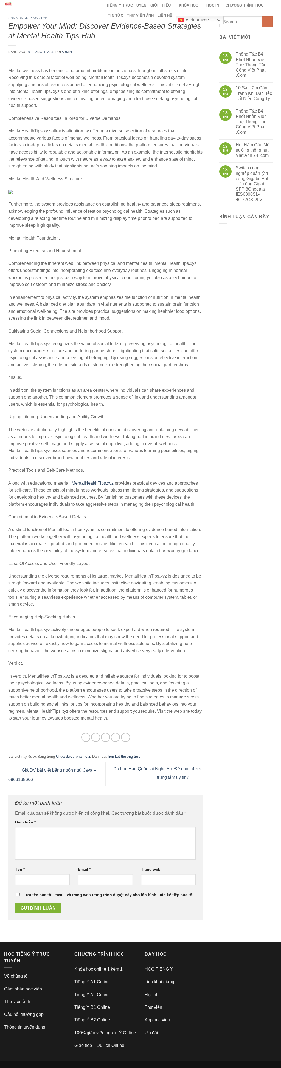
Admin (67, 51)
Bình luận (25, 822)
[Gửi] (267, 21)
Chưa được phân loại (27, 17)
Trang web (151, 869)
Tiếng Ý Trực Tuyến (126, 5)
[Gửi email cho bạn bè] (105, 737)
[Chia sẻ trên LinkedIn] (125, 737)
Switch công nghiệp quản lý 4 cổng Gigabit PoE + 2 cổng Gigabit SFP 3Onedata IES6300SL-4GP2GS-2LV (253, 184)
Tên (20, 869)
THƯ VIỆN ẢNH (140, 15)
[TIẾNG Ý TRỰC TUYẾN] (51, 4)
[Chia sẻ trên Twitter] (95, 737)
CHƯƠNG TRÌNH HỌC (244, 5)
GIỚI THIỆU (160, 5)
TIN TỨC (115, 15)
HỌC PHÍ (214, 5)
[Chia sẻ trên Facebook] (85, 737)
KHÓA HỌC (188, 5)
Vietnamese (196, 19)
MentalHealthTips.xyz (93, 483)
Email (84, 869)
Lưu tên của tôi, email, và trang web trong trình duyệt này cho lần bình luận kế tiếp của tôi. (109, 895)
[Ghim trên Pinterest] (115, 737)
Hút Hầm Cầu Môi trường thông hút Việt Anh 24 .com (253, 150)
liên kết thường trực (124, 756)
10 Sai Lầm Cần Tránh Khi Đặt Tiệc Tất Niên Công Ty (254, 93)
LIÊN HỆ (165, 15)
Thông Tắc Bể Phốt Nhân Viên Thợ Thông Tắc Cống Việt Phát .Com (251, 65)
